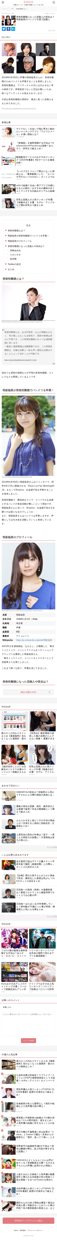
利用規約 (23, 1230)
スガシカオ (15, 255)
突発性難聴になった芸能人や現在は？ (26, 246)
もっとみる (52, 847)
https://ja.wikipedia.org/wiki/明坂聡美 (34, 640)
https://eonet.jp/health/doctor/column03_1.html (20, 360)
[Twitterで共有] (4, 29)
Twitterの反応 (14, 264)
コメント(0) (51, 30)
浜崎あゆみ (15, 250)
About (16, 1230)
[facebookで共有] (8, 29)
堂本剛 (13, 259)
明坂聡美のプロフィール (20, 241)
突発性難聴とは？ (16, 230)
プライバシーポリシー (35, 1230)
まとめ (11, 269)
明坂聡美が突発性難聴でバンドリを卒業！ (28, 236)
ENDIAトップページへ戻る (28, 1221)
